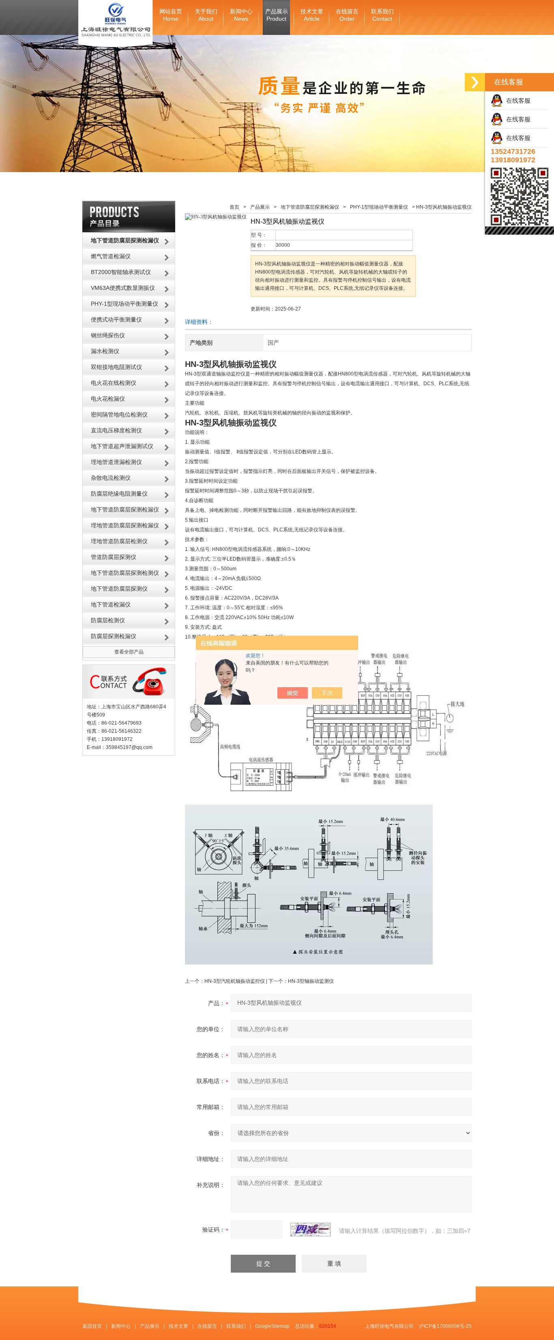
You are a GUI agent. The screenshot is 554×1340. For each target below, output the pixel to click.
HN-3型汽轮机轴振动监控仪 (234, 981)
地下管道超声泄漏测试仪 (122, 446)
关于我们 (206, 15)
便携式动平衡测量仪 (116, 319)
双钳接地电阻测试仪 (116, 367)
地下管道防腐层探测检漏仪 (125, 509)
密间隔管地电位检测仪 (119, 414)
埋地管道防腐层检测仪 (119, 541)
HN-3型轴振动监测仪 (311, 981)
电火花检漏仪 (108, 398)
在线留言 (347, 15)
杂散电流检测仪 (111, 478)
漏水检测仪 (105, 351)
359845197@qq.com (129, 747)
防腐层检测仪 (108, 620)
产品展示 (276, 15)
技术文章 (312, 15)
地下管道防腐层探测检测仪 (125, 573)
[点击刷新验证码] (310, 1229)
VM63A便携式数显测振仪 (123, 288)
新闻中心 (241, 15)
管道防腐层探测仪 (113, 557)
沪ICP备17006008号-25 (445, 1326)
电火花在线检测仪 (113, 383)
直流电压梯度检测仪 (116, 430)
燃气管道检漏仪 (111, 256)
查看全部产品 (129, 652)
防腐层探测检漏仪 (113, 636)
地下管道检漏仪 (111, 604)
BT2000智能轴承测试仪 (121, 272)
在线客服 (516, 100)
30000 (283, 245)
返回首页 (92, 1326)
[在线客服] (475, 82)
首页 (234, 207)
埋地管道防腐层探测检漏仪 (125, 525)
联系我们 (382, 15)
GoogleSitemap (272, 1326)
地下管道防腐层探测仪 (119, 588)
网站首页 (170, 15)
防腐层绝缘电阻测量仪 (119, 493)
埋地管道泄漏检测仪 (116, 462)
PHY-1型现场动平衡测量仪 (124, 303)
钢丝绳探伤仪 (108, 335)
